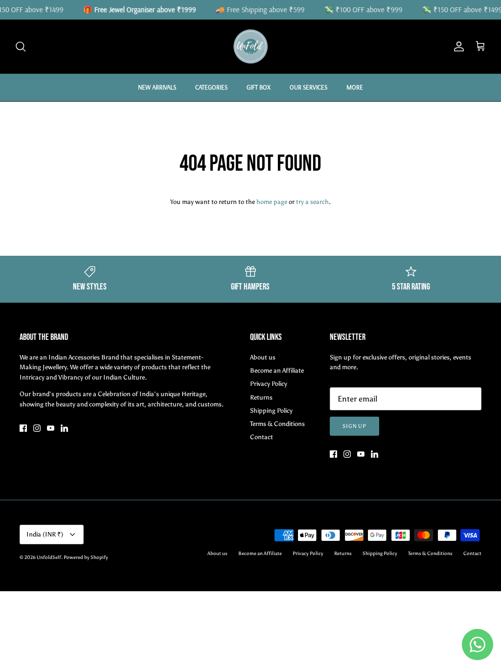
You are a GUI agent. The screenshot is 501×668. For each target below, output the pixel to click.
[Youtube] (50, 428)
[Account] (457, 46)
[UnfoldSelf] (250, 46)
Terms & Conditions (277, 423)
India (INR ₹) (44, 534)
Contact (261, 437)
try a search (312, 201)
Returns (261, 397)
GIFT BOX (259, 87)
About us (262, 357)
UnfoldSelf (49, 557)
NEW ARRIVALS (157, 87)
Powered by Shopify (86, 557)
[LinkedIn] (64, 428)
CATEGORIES (211, 87)
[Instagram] (37, 428)
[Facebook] (23, 428)
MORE (354, 87)
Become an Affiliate (277, 370)
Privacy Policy (268, 383)
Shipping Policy (271, 410)
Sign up (354, 426)
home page (271, 201)
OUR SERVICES (308, 87)
